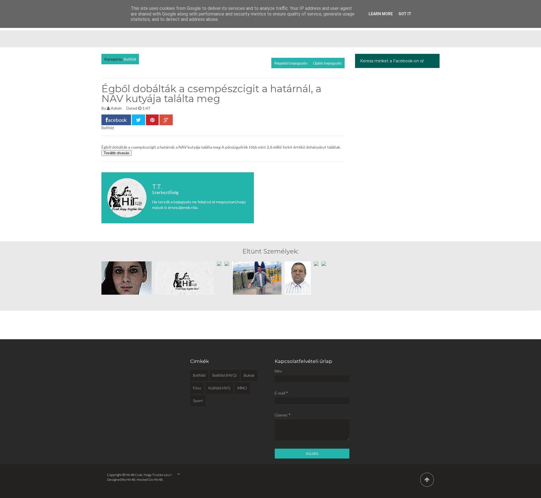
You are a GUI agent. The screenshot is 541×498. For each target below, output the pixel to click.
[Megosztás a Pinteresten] (152, 119)
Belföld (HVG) (224, 375)
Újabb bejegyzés (327, 63)
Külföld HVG (219, 387)
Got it (404, 14)
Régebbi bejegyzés (290, 63)
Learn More (381, 14)
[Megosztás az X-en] (138, 119)
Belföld (130, 59)
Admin (116, 108)
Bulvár (249, 375)
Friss (197, 387)
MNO (242, 387)
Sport (198, 400)
